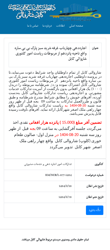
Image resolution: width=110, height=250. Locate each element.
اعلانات (60, 25)
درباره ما (47, 25)
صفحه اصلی (76, 25)
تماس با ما (32, 25)
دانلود (92, 210)
